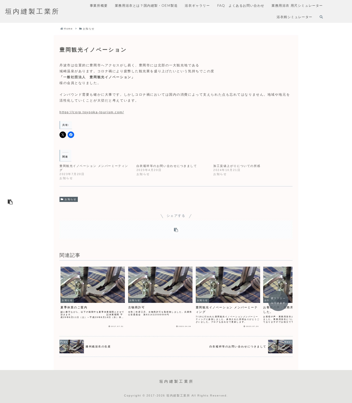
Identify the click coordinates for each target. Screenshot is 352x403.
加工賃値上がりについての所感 (237, 166)
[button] (10, 201)
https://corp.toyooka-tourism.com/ (91, 112)
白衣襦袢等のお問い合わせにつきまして (166, 166)
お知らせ (70, 199)
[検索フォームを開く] (321, 17)
